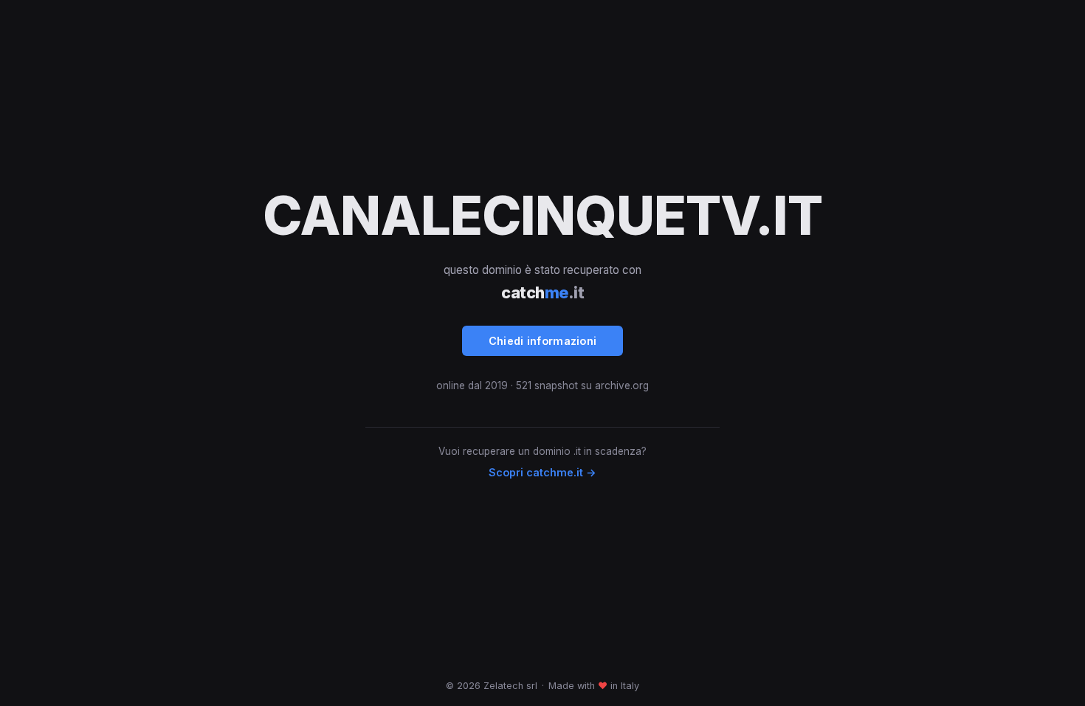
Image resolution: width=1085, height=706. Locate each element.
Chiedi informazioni (543, 341)
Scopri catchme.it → (542, 472)
